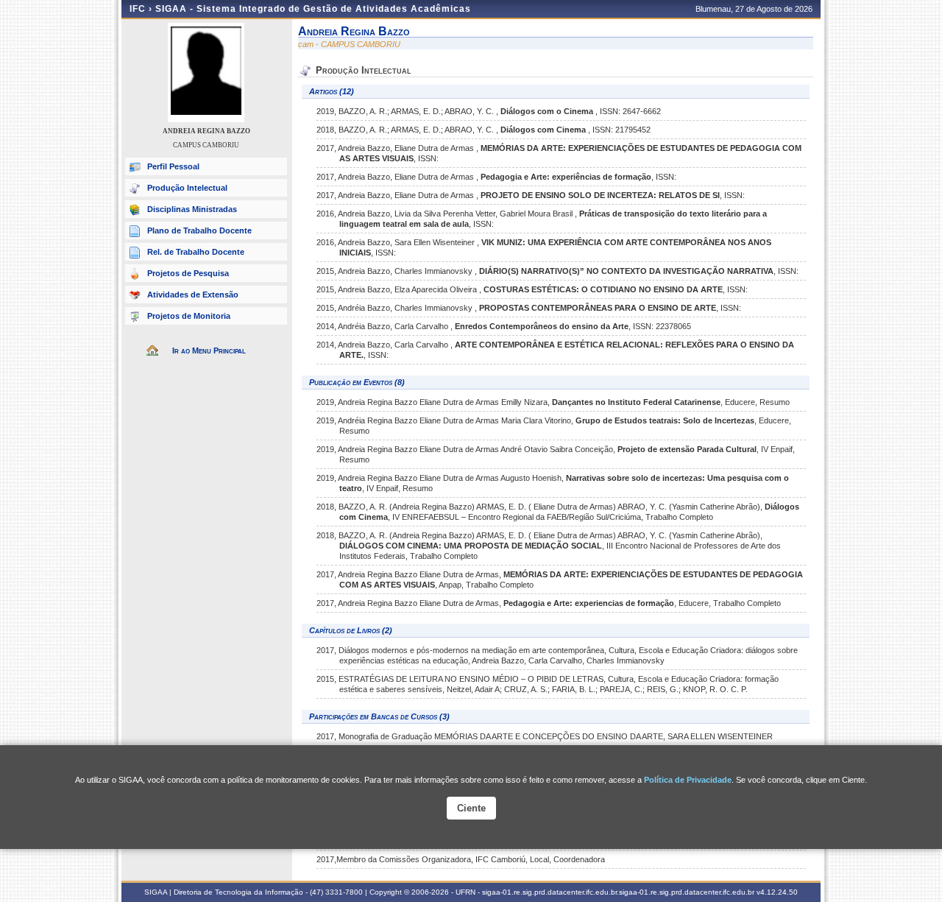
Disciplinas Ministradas (192, 209)
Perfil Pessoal (173, 166)
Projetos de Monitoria (188, 315)
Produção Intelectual (187, 187)
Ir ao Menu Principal (209, 350)
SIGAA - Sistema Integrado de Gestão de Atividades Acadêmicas (313, 9)
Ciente (471, 808)
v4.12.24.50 (777, 892)
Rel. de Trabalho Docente (195, 251)
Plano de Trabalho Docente (199, 230)
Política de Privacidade (688, 779)
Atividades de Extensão (192, 294)
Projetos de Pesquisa (188, 273)
